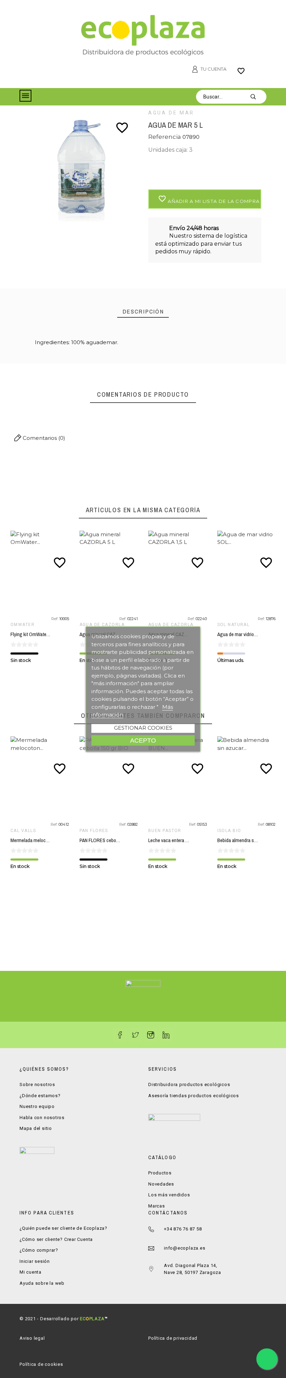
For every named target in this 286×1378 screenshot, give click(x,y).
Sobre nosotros (37, 1084)
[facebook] (120, 1035)
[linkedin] (166, 1035)
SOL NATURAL (233, 624)
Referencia (165, 136)
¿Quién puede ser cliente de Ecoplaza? (63, 1228)
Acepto (143, 740)
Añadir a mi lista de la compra (208, 199)
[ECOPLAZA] (143, 36)
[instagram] (150, 1035)
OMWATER (22, 624)
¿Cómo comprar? (39, 1250)
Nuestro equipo (37, 1106)
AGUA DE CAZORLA (102, 624)
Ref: (55, 618)
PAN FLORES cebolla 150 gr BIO (42, 840)
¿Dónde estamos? (40, 1095)
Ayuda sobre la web (42, 1283)
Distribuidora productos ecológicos (189, 1084)
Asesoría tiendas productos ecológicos (193, 1095)
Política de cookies (41, 1364)
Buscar (257, 97)
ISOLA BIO (160, 830)
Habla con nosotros (42, 1117)
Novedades (161, 1184)
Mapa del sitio (36, 1128)
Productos (160, 1172)
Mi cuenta (31, 1272)
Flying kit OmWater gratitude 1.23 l (44, 634)
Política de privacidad (172, 1338)
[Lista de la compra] (241, 73)
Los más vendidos (169, 1194)
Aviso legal (32, 1338)
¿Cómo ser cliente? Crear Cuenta (56, 1239)
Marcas (156, 1206)
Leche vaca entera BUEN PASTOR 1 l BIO (120, 840)
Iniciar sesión (35, 1261)
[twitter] (135, 1035)
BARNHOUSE (232, 830)
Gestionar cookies (143, 727)
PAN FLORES (24, 830)
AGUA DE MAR (171, 112)
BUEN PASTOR (96, 830)
